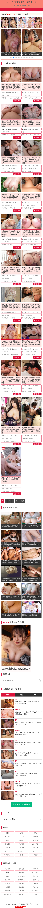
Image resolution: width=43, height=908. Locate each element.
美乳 (21, 833)
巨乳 (33, 171)
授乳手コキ (35, 840)
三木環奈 (21, 891)
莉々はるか (35, 891)
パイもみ (9, 134)
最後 (22, 501)
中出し (9, 354)
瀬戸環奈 (21, 887)
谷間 (15, 281)
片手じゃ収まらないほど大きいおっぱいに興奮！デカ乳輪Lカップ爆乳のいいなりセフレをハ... (31, 270)
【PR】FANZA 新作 (7, 438)
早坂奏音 (35, 887)
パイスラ (35, 847)
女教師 (3, 132)
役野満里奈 (7, 894)
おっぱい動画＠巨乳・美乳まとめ (21, 2)
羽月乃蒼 (7, 869)
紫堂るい (21, 894)
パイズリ (35, 98)
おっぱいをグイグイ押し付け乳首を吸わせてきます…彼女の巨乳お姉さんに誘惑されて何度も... (31, 307)
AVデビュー (7, 855)
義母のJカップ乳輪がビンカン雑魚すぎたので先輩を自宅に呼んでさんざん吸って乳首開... (11, 430)
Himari (8, 876)
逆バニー (35, 851)
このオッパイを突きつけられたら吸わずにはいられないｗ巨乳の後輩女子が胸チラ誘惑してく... (11, 160)
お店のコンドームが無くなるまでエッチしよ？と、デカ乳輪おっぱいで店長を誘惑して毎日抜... (11, 233)
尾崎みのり (34, 205)
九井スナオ (35, 872)
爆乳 (13, 208)
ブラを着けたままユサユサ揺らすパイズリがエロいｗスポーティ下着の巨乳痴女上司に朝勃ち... (31, 87)
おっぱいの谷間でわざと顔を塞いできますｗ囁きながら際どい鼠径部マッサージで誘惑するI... (11, 270)
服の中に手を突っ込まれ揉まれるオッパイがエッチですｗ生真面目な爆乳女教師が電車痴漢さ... (11, 123)
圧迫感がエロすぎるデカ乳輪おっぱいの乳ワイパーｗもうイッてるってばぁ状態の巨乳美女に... (31, 343)
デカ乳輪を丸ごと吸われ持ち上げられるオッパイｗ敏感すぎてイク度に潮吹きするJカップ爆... (31, 197)
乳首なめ (9, 171)
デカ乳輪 (16, 98)
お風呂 (24, 171)
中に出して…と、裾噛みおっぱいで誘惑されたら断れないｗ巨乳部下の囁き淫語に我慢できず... (11, 343)
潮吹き (29, 208)
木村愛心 (8, 132)
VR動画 (4, 98)
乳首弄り (21, 840)
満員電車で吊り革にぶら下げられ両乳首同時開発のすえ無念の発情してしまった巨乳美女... (31, 430)
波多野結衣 (21, 876)
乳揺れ (36, 244)
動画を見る (17, 101)
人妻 (3, 95)
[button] (10, 57)
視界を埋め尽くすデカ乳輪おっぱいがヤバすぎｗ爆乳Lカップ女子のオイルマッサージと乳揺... (31, 233)
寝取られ (9, 318)
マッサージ (31, 244)
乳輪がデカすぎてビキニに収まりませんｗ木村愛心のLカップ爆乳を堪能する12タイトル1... (11, 197)
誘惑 (13, 171)
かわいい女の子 (6, 168)
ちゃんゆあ (34, 242)
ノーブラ (21, 847)
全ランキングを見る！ (21, 804)
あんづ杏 (7, 880)
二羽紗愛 (35, 883)
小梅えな (35, 876)
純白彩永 (7, 891)
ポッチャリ (21, 851)
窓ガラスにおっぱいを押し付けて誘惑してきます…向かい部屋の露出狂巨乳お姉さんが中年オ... (11, 307)
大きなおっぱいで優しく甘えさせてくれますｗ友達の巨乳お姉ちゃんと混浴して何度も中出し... (31, 380)
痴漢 (13, 134)
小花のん (7, 883)
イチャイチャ (10, 98)
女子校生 (4, 388)
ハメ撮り (30, 281)
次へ (17, 501)
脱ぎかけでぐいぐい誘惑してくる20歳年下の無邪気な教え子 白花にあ (11, 479)
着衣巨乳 (7, 844)
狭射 (7, 840)
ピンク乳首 (35, 844)
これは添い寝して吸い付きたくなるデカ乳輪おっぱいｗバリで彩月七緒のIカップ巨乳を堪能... (31, 160)
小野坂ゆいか (35, 880)
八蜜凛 (35, 894)
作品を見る (17, 444)
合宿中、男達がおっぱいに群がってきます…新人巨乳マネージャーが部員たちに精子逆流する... (11, 380)
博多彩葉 (21, 872)
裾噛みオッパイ (15, 354)
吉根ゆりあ (21, 880)
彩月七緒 (7, 95)
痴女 (23, 95)
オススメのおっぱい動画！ (9, 441)
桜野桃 (8, 872)
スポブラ (24, 98)
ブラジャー (36, 134)
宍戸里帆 (35, 869)
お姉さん (4, 205)
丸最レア (21, 883)
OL (2, 352)
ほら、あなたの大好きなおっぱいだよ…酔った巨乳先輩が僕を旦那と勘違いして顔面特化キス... (11, 87)
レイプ (9, 391)
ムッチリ (7, 851)
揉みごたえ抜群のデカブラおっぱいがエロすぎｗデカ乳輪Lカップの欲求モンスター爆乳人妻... (31, 123)
